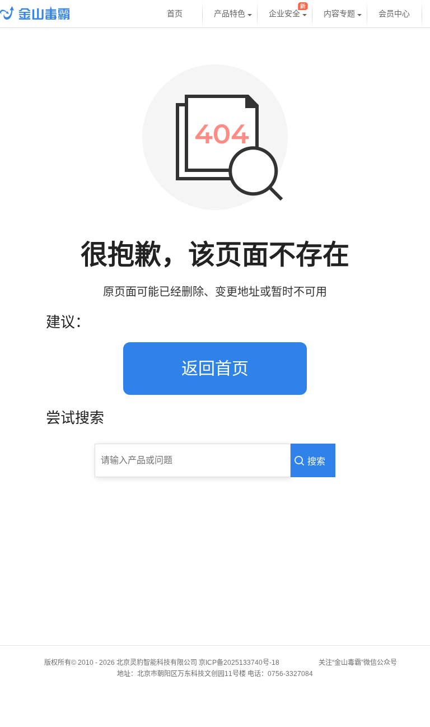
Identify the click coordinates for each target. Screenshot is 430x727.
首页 (175, 14)
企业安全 (284, 14)
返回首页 (215, 368)
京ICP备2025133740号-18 (240, 663)
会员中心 (394, 14)
